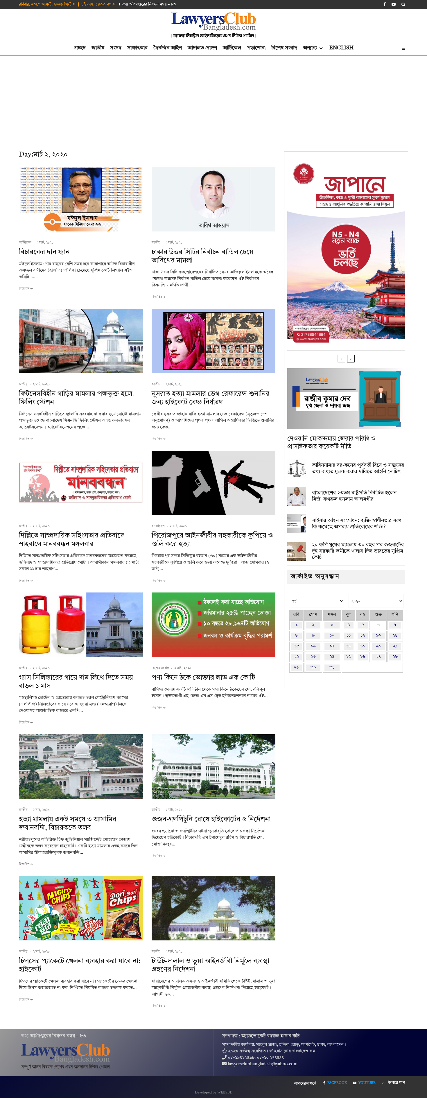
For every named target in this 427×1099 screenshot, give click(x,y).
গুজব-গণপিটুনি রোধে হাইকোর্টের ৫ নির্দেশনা (211, 819)
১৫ (296, 646)
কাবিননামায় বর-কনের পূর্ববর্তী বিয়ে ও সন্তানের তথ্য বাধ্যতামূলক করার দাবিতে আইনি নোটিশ (358, 468)
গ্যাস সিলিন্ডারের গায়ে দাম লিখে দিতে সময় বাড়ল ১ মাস (76, 682)
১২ (362, 635)
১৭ (332, 646)
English (341, 48)
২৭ (378, 657)
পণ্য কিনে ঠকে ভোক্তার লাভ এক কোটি (203, 677)
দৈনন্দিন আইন (167, 48)
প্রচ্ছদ (80, 48)
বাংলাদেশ (158, 526)
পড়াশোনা (256, 48)
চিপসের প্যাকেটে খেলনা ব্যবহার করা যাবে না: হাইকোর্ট (79, 965)
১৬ (313, 646)
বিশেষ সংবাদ (284, 48)
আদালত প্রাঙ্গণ (202, 48)
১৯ (362, 646)
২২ (296, 657)
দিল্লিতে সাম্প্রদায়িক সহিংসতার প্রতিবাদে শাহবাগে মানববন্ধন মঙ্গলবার (71, 540)
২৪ (332, 657)
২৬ (362, 657)
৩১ (331, 667)
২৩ (313, 657)
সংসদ (115, 48)
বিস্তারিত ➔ (26, 288)
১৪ (395, 635)
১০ (332, 635)
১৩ (378, 635)
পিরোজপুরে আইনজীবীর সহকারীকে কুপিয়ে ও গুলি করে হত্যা (212, 540)
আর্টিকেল (232, 48)
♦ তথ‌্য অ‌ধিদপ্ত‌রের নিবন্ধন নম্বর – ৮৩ (147, 4)
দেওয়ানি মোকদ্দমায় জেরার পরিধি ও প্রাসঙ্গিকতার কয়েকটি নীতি (331, 443)
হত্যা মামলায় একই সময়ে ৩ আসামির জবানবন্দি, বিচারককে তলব (67, 824)
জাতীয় (98, 48)
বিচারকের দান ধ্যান (44, 252)
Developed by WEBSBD (213, 1092)
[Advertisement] (213, 99)
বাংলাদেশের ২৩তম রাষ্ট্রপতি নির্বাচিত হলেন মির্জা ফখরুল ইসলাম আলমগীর (354, 496)
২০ (378, 646)
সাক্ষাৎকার (137, 48)
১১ (349, 635)
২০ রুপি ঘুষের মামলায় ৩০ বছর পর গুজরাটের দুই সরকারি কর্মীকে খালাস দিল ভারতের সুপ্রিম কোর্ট (358, 551)
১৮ (348, 646)
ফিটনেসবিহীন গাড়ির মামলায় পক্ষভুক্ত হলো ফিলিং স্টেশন (76, 398)
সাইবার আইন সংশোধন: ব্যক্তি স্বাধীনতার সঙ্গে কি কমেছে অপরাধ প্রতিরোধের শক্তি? (357, 523)
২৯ (296, 667)
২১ (395, 646)
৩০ (313, 667)
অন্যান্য (310, 48)
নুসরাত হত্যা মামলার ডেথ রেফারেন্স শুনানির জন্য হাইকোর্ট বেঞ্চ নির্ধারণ (211, 398)
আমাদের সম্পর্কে (305, 1083)
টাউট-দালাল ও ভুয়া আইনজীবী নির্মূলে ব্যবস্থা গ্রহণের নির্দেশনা (210, 965)
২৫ (348, 657)
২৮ (395, 657)
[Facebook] (385, 4)
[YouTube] (394, 4)
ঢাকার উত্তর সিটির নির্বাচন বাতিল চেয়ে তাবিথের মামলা (202, 256)
